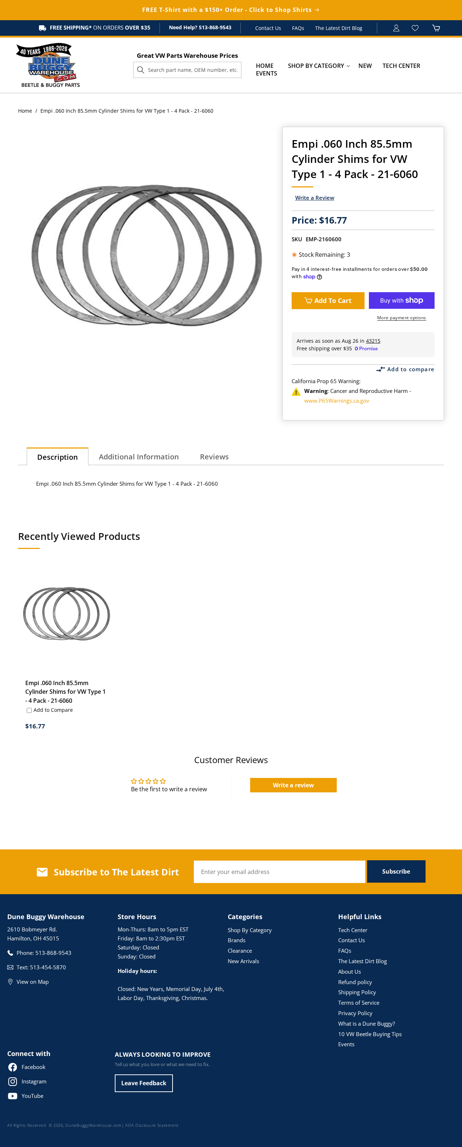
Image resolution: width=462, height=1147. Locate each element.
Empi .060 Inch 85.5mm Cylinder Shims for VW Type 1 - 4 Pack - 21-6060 (65, 692)
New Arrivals (243, 961)
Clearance (240, 950)
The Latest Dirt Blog (338, 28)
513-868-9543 (214, 27)
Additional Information (139, 457)
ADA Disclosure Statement (152, 1125)
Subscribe (396, 871)
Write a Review (314, 197)
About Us (349, 971)
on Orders (100, 27)
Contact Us (268, 28)
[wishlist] (415, 28)
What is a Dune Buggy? (366, 1023)
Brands (236, 940)
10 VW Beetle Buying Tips (370, 1034)
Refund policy (355, 982)
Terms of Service (358, 1002)
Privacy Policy (355, 1013)
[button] (316, 66)
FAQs (298, 28)
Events (346, 1044)
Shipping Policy (357, 992)
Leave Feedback (143, 1083)
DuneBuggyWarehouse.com (93, 1125)
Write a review (293, 785)
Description (57, 457)
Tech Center (352, 930)
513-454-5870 (48, 967)
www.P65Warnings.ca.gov (336, 400)
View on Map (33, 981)
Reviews (214, 457)
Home (25, 110)
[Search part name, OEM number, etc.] (141, 70)
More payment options (401, 318)
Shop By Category (250, 930)
